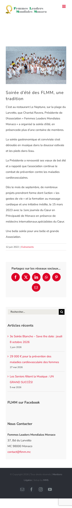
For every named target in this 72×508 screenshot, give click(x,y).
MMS (45, 480)
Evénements (27, 246)
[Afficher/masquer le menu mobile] (64, 6)
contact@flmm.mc (19, 452)
